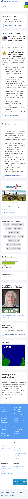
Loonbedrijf (4, 422)
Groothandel (4, 418)
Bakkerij (3, 409)
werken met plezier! (10, 212)
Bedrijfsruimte (4, 411)
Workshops (17, 433)
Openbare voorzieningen (13, 244)
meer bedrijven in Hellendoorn (13, 25)
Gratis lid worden (18, 468)
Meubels (16, 422)
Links (2, 495)
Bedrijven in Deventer (6, 473)
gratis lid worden (20, 482)
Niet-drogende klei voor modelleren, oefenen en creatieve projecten (16, 38)
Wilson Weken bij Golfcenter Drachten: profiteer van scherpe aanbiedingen (13, 103)
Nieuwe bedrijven (5, 448)
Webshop (3, 433)
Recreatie (8, 228)
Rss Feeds (19, 492)
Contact (12, 495)
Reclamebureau (18, 427)
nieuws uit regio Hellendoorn (13, 175)
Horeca (16, 418)
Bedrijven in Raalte (6, 468)
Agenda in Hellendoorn (20, 451)
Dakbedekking (18, 228)
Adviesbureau (4, 407)
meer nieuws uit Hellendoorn (13, 115)
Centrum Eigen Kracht (11, 19)
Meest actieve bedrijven (7, 451)
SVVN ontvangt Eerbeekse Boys (14, 157)
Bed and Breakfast (14, 232)
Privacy (6, 495)
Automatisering (18, 407)
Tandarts (3, 431)
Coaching (6, 224)
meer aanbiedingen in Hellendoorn (15, 334)
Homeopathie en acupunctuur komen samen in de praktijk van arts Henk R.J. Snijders (15, 87)
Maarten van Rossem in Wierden (14, 143)
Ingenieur (3, 420)
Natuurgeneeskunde (17, 224)
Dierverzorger (4, 416)
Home (2, 492)
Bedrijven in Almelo (6, 466)
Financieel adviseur (13, 240)
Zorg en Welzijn (5, 435)
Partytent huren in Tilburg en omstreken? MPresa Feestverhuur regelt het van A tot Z (14, 73)
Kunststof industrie (19, 420)
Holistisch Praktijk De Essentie (13, 21)
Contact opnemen (19, 466)
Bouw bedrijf (17, 411)
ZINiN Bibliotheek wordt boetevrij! (14, 171)
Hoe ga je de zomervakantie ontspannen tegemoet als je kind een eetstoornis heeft (15, 139)
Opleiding (3, 427)
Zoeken (7, 492)
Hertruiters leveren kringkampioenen (15, 131)
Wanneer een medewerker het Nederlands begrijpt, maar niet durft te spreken (15, 97)
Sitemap (13, 492)
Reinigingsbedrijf (18, 429)
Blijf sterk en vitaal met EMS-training (15, 111)
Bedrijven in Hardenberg (7, 471)
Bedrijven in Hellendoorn (12, 1)
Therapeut (17, 431)
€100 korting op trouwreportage (14, 330)
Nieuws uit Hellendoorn (20, 453)
